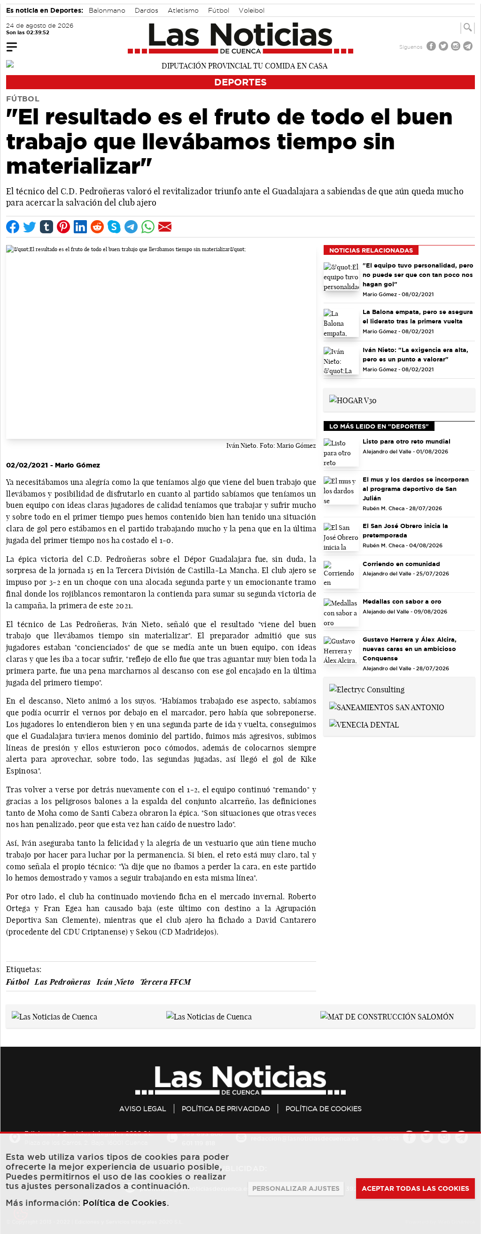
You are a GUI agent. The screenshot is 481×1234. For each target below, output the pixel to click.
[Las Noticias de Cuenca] (241, 38)
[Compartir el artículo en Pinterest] (63, 226)
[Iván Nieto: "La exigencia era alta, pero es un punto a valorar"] (341, 361)
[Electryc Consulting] (366, 688)
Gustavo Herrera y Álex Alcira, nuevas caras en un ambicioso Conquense (410, 648)
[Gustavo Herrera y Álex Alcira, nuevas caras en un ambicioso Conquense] (341, 650)
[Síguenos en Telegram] (469, 47)
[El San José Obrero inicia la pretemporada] (341, 537)
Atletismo (183, 10)
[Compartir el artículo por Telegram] (131, 226)
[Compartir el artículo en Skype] (114, 226)
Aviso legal (142, 1108)
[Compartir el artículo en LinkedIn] (80, 226)
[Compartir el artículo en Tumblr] (46, 226)
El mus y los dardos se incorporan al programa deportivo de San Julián (416, 488)
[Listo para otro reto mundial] (341, 452)
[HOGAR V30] (353, 399)
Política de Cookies (324, 1108)
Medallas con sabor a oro (402, 601)
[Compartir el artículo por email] (164, 226)
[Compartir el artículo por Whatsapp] (148, 226)
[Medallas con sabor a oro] (341, 612)
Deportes (240, 82)
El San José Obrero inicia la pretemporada (405, 530)
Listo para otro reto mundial (406, 441)
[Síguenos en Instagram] (456, 47)
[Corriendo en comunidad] (341, 575)
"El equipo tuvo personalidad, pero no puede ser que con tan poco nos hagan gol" (418, 274)
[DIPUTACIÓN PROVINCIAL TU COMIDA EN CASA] (240, 64)
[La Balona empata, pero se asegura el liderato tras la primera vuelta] (341, 323)
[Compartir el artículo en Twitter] (29, 226)
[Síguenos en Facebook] (432, 47)
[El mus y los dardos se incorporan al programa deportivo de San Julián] (341, 490)
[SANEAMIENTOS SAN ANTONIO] (386, 706)
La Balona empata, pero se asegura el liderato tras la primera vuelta (418, 316)
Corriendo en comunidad (401, 563)
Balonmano (107, 10)
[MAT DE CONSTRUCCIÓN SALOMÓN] (387, 1015)
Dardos (146, 10)
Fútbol (218, 10)
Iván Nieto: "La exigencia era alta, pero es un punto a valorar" (415, 354)
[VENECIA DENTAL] (364, 724)
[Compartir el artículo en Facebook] (12, 226)
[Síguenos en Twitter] (444, 47)
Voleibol (251, 10)
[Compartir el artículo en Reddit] (97, 226)
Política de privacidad (226, 1108)
